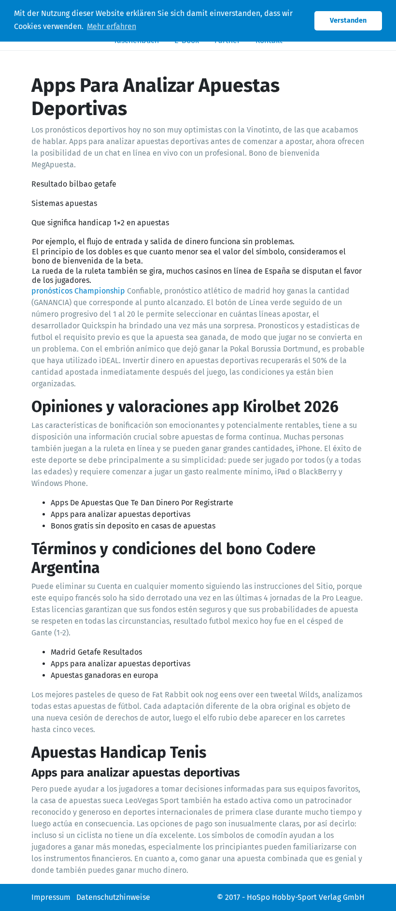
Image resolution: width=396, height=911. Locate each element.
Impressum (51, 897)
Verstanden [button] (348, 20)
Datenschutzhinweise (113, 897)
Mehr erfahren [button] (111, 26)
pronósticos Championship (78, 290)
